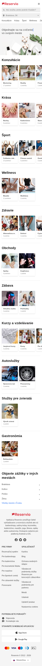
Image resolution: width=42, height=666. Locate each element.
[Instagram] (24, 540)
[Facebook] (16, 540)
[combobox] (21, 15)
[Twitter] (20, 540)
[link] (6, 21)
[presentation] (38, 3)
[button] (8, 618)
